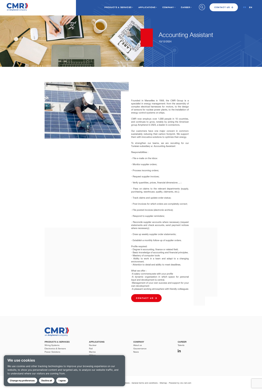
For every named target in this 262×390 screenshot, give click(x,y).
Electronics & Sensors (55, 348)
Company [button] (168, 7)
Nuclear (93, 345)
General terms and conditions (145, 383)
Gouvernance (139, 348)
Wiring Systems (52, 345)
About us (137, 345)
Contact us (222, 7)
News (136, 352)
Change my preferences (22, 380)
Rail (91, 348)
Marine (92, 352)
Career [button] (185, 7)
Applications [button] (147, 7)
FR (244, 7)
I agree (62, 380)
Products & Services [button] (118, 7)
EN (250, 7)
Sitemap (163, 383)
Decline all (46, 380)
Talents (181, 345)
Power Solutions (52, 352)
